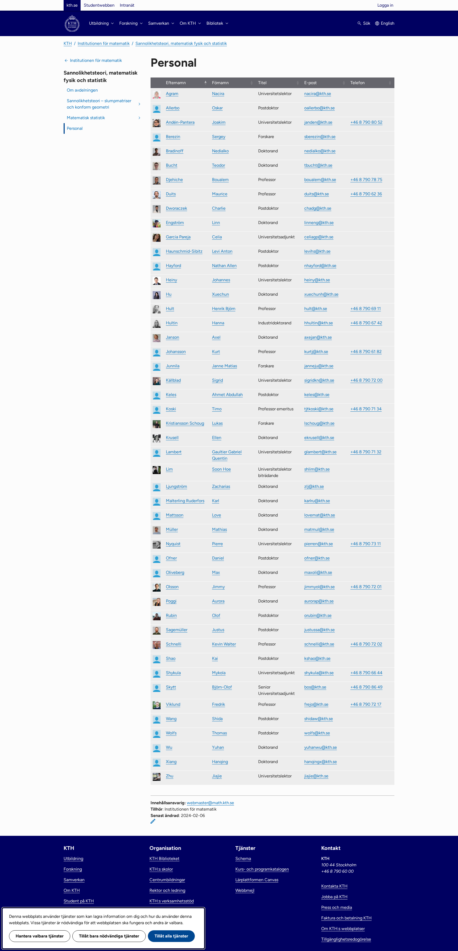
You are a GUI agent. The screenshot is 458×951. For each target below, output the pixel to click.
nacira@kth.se (317, 93)
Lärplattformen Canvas (256, 879)
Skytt (171, 687)
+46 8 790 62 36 (366, 193)
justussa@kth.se (319, 629)
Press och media (336, 907)
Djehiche (174, 179)
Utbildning (73, 858)
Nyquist (173, 543)
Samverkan (74, 879)
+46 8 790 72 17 (365, 704)
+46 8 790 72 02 (366, 644)
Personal (75, 128)
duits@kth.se (316, 193)
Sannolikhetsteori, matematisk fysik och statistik (181, 43)
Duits (171, 193)
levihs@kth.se (317, 251)
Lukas (217, 423)
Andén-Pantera (180, 122)
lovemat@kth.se (319, 515)
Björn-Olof (222, 687)
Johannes (221, 279)
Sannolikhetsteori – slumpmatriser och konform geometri (99, 104)
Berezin (173, 136)
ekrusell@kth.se (319, 437)
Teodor (218, 165)
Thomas (219, 732)
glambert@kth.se (320, 451)
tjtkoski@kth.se (318, 408)
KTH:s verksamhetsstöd (171, 900)
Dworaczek (176, 208)
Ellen (216, 437)
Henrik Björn (223, 308)
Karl (215, 500)
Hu (168, 294)
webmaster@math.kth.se (210, 802)
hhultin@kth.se (318, 322)
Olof (216, 615)
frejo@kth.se (316, 704)
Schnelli (173, 644)
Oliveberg (175, 572)
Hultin (172, 322)
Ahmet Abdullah (227, 394)
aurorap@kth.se (319, 601)
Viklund (173, 704)
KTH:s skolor (161, 869)
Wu (169, 747)
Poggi (171, 601)
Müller (172, 529)
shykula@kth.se (319, 672)
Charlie (219, 208)
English (387, 23)
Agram (172, 93)
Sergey (218, 136)
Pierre (217, 543)
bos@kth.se (315, 687)
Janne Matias (224, 365)
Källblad (173, 380)
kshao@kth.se (317, 658)
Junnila (172, 365)
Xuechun (220, 294)
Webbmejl (244, 890)
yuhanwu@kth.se (320, 747)
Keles (171, 394)
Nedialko (220, 150)
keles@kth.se (316, 394)
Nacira (218, 93)
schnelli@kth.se (319, 644)
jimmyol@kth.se (319, 586)
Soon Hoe (221, 469)
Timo (217, 408)
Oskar (217, 107)
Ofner (171, 558)
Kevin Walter (224, 644)
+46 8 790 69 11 (365, 308)
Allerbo (172, 107)
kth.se (72, 5)
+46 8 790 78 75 (366, 179)
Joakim (219, 122)
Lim (169, 469)
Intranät (127, 5)
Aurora (218, 601)
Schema (243, 858)
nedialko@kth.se (320, 150)
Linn (216, 222)
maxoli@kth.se (318, 572)
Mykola (219, 672)
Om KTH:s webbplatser (343, 928)
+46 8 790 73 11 (365, 543)
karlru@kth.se (317, 500)
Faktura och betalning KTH (346, 917)
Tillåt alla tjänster (171, 936)
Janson (172, 337)
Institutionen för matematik (104, 43)
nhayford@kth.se (320, 265)
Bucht (171, 165)
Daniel (218, 558)
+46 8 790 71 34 (366, 408)
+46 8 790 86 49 (366, 687)
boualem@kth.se (320, 179)
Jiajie (217, 775)
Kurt (216, 351)
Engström (175, 222)
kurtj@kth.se (316, 351)
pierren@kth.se (318, 543)
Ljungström (176, 486)
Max (216, 572)
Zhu (169, 775)
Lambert (174, 451)
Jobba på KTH (334, 896)
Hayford (173, 265)
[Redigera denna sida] (153, 821)
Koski (171, 408)
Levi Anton (222, 251)
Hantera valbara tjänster (40, 936)
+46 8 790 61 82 (366, 351)
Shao (170, 658)
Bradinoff (174, 150)
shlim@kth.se (317, 469)
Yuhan (218, 747)
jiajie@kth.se (316, 775)
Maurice (219, 193)
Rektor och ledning (167, 890)
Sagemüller (176, 629)
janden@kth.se (318, 122)
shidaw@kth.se (318, 718)
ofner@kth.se (317, 558)
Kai (215, 658)
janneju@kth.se (318, 365)
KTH (68, 43)
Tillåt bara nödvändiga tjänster (109, 936)
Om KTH (72, 890)
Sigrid (217, 380)
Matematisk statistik (86, 117)
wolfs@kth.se (317, 732)
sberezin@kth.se (320, 136)
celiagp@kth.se (318, 236)
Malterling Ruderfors (185, 500)
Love (216, 515)
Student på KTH (79, 900)
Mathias (219, 529)
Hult (170, 308)
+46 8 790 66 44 (366, 672)
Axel (216, 337)
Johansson (176, 351)
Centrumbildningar (167, 879)
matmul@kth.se (319, 529)
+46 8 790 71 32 (365, 451)
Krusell (172, 437)
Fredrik (218, 704)
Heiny (171, 279)
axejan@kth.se (318, 337)
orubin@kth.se (318, 615)
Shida (217, 718)
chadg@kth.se (317, 208)
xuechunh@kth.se (321, 294)
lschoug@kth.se (319, 423)
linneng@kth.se (319, 222)
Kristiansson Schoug (185, 423)
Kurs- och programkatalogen (262, 869)
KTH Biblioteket (164, 858)
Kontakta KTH (334, 886)
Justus (218, 629)
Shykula (173, 672)
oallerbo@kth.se (319, 107)
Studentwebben (99, 5)
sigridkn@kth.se (319, 380)
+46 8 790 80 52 (366, 122)
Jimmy (218, 586)
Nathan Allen (224, 265)
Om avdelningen (82, 90)
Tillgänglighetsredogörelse (346, 939)
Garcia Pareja (178, 236)
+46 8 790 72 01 (366, 586)
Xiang (171, 761)
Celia (217, 236)
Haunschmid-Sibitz (184, 251)
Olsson (172, 586)
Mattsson (174, 515)
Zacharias (221, 486)
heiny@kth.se (317, 279)
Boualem (220, 179)
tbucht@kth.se (318, 165)
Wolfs (171, 732)
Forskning (73, 869)
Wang (171, 718)
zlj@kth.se (314, 486)
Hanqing (220, 761)
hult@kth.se (315, 308)
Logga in (385, 5)
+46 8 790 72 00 (366, 380)
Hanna (218, 322)
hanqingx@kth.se (320, 761)
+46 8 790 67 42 (366, 322)
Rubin (171, 615)
